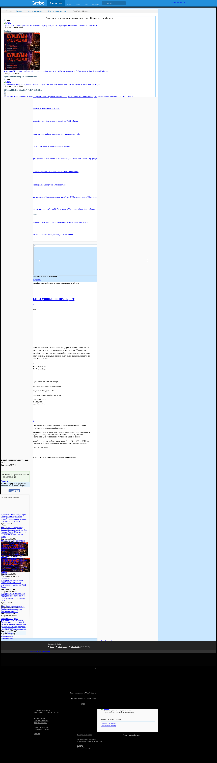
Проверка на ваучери (84, 735)
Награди (80, 746)
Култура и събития (40, 723)
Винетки (37, 734)
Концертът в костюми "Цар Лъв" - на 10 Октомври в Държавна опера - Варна (37, 146)
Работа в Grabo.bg (83, 748)
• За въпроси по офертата (108, 723)
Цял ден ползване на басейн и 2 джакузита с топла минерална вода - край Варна (38, 234)
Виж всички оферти (9, 619)
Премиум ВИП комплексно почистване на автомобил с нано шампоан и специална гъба (42, 134)
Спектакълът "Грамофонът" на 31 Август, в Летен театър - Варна (14, 569)
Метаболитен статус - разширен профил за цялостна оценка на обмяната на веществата (41, 172)
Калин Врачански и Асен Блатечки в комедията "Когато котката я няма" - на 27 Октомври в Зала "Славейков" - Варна (54, 197)
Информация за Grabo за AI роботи (46, 712)
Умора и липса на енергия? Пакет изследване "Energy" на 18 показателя (34, 185)
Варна (3, 290)
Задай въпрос (10, 412)
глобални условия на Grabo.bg (31, 404)
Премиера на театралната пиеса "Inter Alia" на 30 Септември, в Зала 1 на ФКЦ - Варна (41, 121)
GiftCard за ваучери (41, 727)
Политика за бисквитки (42, 710)
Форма (52, 647)
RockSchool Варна (24, 421)
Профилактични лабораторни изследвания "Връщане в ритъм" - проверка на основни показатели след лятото (51, 25)
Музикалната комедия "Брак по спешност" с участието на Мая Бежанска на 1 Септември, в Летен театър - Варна (52, 84)
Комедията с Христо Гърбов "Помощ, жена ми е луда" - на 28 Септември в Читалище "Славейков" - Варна (49, 209)
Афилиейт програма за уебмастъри (89, 741)
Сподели (15, 491)
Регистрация (176, 2)
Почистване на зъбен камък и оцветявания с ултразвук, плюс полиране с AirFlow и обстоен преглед (46, 222)
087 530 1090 (75, 647)
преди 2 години (109, 712)
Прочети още (6, 452)
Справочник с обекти (41, 729)
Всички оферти (39, 718)
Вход (185, 2)
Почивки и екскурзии (41, 721)
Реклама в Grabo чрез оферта (87, 739)
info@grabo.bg (62, 647)
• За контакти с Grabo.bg (108, 726)
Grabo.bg (73, 693)
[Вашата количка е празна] (161, 3)
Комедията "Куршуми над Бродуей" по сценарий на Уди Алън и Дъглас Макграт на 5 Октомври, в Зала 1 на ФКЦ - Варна (56, 71)
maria (106, 709)
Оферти (55, 3)
